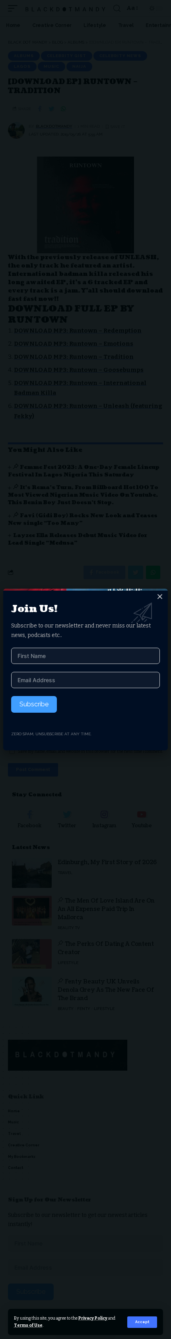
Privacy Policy (92, 1318)
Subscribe (34, 704)
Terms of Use (28, 1325)
